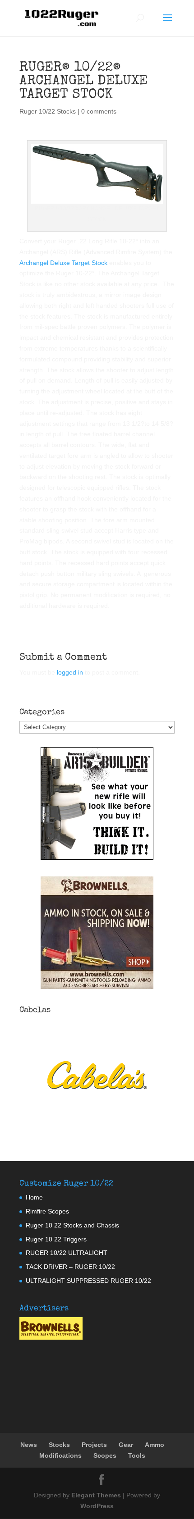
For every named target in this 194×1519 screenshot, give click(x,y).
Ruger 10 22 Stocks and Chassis (72, 1225)
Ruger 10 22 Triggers (56, 1239)
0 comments (98, 111)
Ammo (154, 1444)
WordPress (97, 1506)
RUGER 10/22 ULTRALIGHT (66, 1252)
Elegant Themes (96, 1495)
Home (34, 1197)
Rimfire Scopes (47, 1211)
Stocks (59, 1444)
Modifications (60, 1455)
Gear (126, 1444)
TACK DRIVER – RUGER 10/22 (70, 1266)
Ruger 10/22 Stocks (47, 111)
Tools (136, 1455)
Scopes (104, 1455)
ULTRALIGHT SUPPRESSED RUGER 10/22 (88, 1280)
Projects (94, 1444)
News (28, 1444)
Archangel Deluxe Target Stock (63, 262)
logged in (70, 672)
